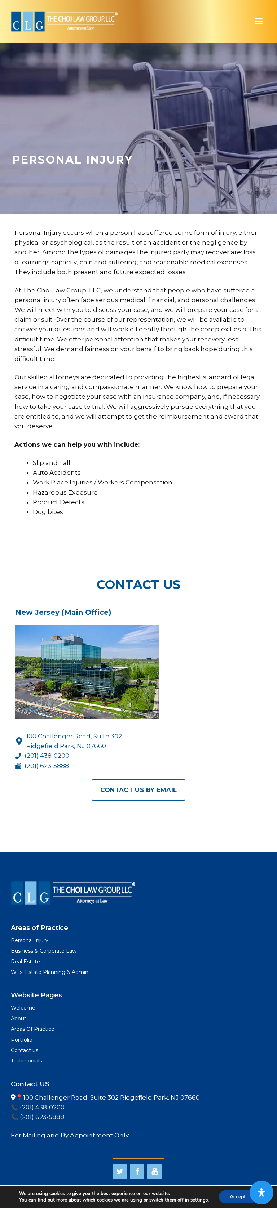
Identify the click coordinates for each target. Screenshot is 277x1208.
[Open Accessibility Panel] (261, 1192)
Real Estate (25, 961)
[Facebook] (137, 1171)
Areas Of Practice (32, 1029)
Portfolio (21, 1040)
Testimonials (26, 1060)
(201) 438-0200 (47, 755)
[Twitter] (120, 1171)
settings (199, 1200)
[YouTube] (154, 1171)
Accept (238, 1196)
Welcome (23, 1008)
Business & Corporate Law (43, 951)
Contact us (24, 1050)
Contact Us (138, 584)
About (18, 1018)
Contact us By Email (138, 789)
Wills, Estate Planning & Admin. (50, 972)
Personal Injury (29, 940)
